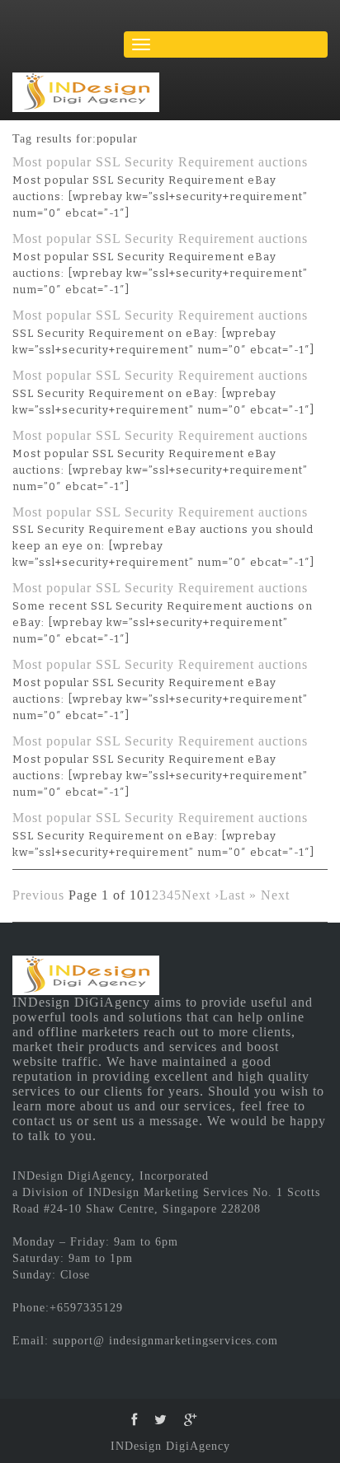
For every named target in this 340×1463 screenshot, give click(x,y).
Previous (38, 895)
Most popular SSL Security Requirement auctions (160, 162)
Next (275, 895)
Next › (201, 895)
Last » (238, 895)
